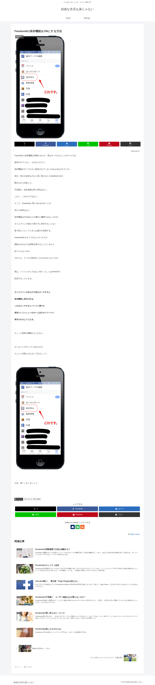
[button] (130, 144)
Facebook (19, 499)
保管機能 (37, 499)
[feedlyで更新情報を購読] (77, 527)
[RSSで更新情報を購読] (82, 527)
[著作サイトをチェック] (73, 527)
